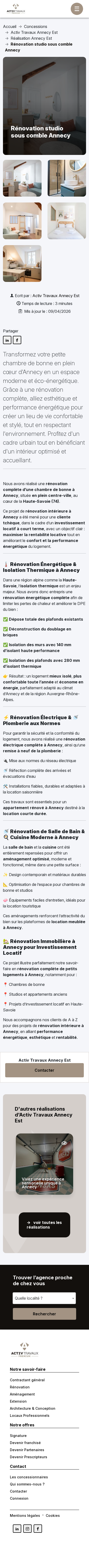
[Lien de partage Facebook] (17, 340)
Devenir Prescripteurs (28, 1457)
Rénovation (20, 1387)
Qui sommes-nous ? (27, 1484)
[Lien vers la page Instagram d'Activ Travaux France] (27, 1528)
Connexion (19, 1498)
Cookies (53, 1515)
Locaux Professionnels (29, 1415)
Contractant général (27, 1380)
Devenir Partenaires (27, 1450)
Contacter (44, 1070)
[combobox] (44, 1298)
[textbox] (30, 1298)
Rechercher (44, 1313)
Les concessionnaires (29, 1477)
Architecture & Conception (32, 1408)
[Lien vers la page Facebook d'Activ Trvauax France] (38, 1528)
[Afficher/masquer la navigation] (77, 9)
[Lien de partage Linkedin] (7, 340)
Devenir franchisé (25, 1443)
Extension (18, 1401)
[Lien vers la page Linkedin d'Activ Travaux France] (17, 1528)
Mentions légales (25, 1515)
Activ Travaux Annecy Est (55, 295)
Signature (18, 1435)
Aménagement (22, 1394)
